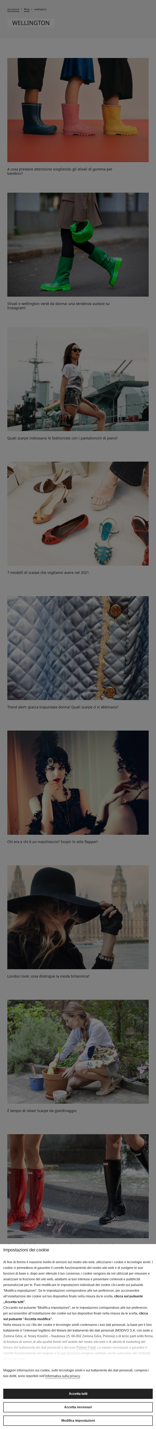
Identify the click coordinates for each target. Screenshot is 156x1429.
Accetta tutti (78, 1393)
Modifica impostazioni (78, 1420)
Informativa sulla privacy (62, 1376)
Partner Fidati (86, 1347)
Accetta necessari (78, 1407)
